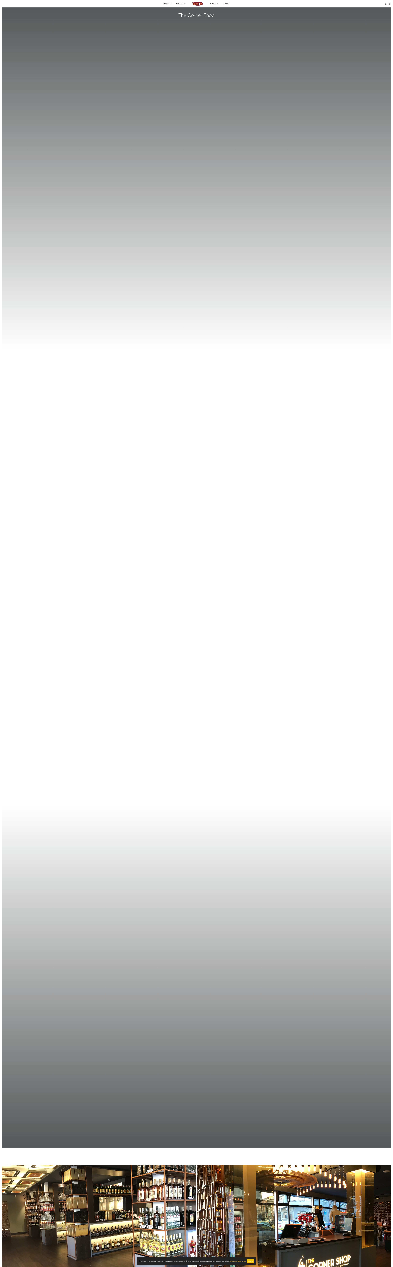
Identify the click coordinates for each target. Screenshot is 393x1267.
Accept (250, 1261)
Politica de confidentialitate (237, 1261)
